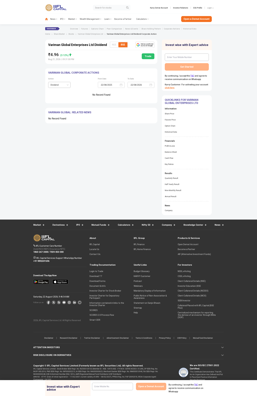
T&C (113, 217)
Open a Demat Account (107, 208)
